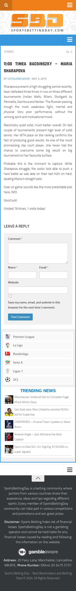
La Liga (17, 345)
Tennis (9, 52)
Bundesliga (20, 354)
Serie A (17, 363)
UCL (15, 380)
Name (13, 267)
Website (13, 282)
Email (43, 267)
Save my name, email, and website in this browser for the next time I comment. (34, 305)
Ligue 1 (17, 371)
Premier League (23, 337)
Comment (15, 239)
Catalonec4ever (19, 78)
